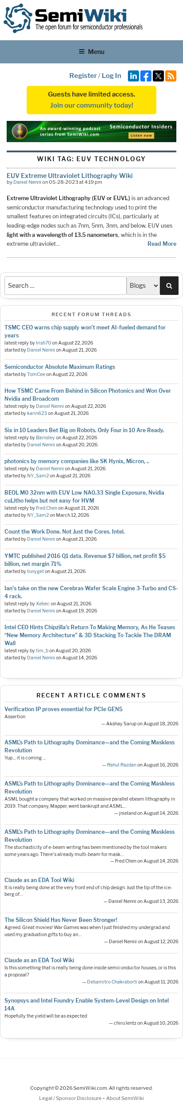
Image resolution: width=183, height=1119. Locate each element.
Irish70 (43, 343)
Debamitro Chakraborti (112, 982)
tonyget (35, 571)
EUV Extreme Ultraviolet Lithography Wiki (70, 175)
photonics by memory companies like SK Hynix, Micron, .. (76, 461)
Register (83, 76)
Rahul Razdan (121, 765)
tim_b (42, 651)
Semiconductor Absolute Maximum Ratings (59, 367)
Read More (161, 243)
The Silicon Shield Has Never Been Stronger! (60, 920)
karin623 (37, 413)
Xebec (43, 604)
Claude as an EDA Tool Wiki (39, 880)
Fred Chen (46, 508)
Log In (111, 76)
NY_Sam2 (38, 476)
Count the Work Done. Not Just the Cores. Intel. (64, 531)
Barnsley (45, 438)
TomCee (36, 374)
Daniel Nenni (27, 182)
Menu (96, 51)
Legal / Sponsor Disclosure (71, 1098)
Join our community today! (91, 105)
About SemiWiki (125, 1098)
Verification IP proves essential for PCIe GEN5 (63, 709)
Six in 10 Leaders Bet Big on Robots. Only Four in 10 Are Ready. (84, 430)
